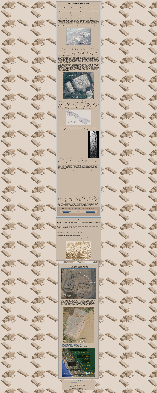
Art (86, 386)
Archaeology (83, 386)
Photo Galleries (79, 386)
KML (78, 344)
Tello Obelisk (78, 211)
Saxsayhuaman (74, 208)
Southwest (90, 208)
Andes (69, 208)
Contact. (84, 388)
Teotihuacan (82, 208)
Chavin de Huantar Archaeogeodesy (67, 344)
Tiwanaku (78, 208)
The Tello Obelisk (80, 380)
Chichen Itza (86, 208)
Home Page (75, 386)
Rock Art (93, 208)
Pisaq (71, 208)
